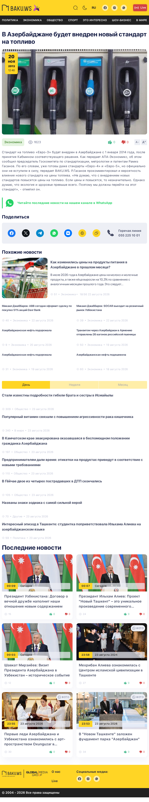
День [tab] (26, 385)
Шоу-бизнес (121, 20)
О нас (56, 772)
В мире (141, 20)
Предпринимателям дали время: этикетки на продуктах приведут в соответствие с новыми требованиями (72, 462)
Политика (10, 20)
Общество (55, 20)
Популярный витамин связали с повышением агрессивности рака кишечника (67, 417)
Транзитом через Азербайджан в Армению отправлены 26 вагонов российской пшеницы (106, 332)
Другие (17, 516)
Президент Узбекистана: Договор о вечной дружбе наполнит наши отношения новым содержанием (36, 601)
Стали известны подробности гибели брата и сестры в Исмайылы (57, 395)
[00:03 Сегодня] (37, 641)
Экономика (32, 20)
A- (137, 142)
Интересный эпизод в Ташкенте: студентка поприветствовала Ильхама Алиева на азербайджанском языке (71, 526)
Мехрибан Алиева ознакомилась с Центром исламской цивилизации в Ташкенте (111, 670)
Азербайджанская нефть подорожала (27, 330)
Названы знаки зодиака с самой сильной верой (42, 503)
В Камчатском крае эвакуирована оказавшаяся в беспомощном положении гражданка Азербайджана (66, 440)
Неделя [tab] (74, 385)
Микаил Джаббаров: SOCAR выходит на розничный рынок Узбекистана (109, 308)
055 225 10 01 (129, 235)
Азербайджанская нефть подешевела (101, 354)
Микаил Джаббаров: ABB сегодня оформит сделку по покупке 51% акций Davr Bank (37, 308)
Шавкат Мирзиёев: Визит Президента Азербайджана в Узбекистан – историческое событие (37, 670)
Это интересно (95, 20)
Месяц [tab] (123, 385)
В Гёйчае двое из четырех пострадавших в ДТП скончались (52, 481)
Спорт (73, 20)
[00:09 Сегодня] (37, 572)
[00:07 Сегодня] (111, 572)
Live (143, 7)
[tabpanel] (74, 466)
